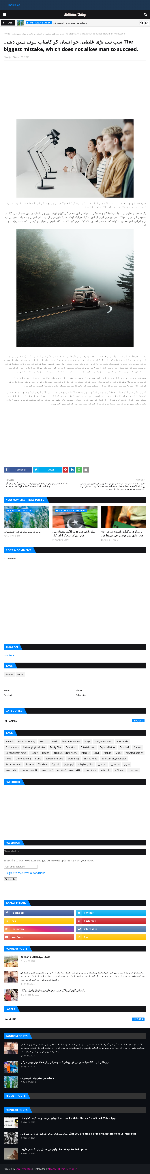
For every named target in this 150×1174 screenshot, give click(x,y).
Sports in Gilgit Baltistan (114, 758)
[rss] (39, 921)
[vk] (111, 929)
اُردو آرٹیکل (68, 764)
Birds (55, 741)
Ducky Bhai (55, 747)
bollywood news (103, 741)
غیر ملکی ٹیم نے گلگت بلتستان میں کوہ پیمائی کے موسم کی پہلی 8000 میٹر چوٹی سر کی (64, 1062)
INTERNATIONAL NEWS (65, 752)
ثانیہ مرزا (102, 764)
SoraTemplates (23, 1169)
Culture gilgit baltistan (34, 747)
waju (8, 57)
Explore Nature (107, 747)
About (79, 690)
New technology (134, 752)
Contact (8, 695)
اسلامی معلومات (85, 764)
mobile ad (14, 5)
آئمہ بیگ (55, 764)
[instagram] (39, 929)
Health (45, 752)
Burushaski (122, 741)
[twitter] (111, 913)
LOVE (96, 752)
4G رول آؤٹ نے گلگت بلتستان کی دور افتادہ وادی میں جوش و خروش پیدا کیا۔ (122, 533)
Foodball (124, 747)
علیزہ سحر (10, 770)
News (8, 758)
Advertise (81, 695)
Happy (34, 752)
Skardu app (74, 758)
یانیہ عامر (133, 770)
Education (71, 747)
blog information (71, 741)
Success (30, 764)
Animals (9, 741)
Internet (85, 752)
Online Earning (23, 758)
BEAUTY (44, 741)
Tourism (42, 764)
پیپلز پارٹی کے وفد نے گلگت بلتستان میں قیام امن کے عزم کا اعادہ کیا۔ (73, 533)
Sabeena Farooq (54, 758)
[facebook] (39, 913)
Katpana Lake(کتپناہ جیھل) (35, 956)
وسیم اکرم (120, 770)
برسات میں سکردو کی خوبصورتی (70, 22)
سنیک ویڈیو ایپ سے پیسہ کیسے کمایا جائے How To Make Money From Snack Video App (68, 1118)
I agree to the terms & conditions (25, 873)
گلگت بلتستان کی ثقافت (68, 770)
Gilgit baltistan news (15, 752)
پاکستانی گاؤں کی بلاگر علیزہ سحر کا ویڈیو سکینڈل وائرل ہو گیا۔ (52, 990)
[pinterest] (111, 921)
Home (7, 33)
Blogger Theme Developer (63, 1169)
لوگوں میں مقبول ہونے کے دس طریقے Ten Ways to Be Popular (54, 1149)
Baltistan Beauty (26, 741)
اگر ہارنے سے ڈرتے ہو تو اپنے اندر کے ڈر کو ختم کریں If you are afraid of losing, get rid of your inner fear (78, 1133)
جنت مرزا (115, 764)
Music (20, 674)
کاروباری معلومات (28, 770)
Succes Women (13, 764)
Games (9, 674)
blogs (87, 741)
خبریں (127, 764)
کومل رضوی (47, 770)
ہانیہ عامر (105, 770)
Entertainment (88, 747)
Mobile (107, 752)
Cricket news (11, 747)
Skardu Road (90, 758)
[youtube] (39, 937)
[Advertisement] (75, 90)
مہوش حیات (90, 770)
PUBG (38, 758)
